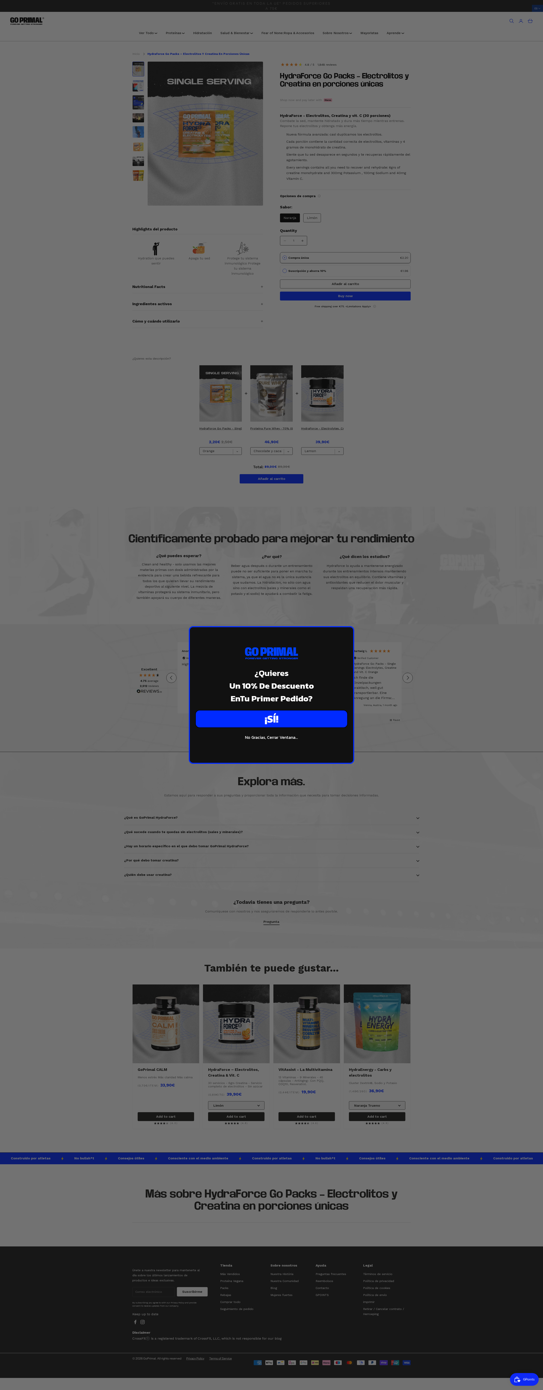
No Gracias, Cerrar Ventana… (271, 737)
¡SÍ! (271, 719)
